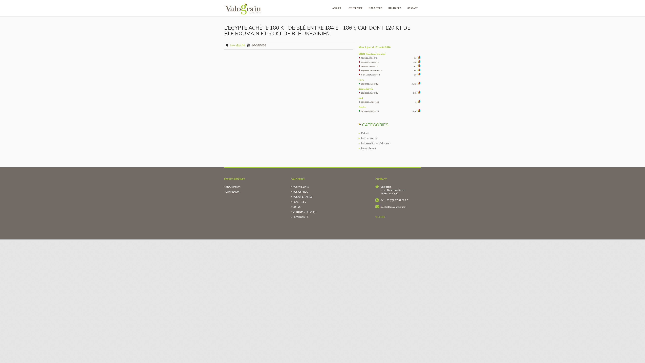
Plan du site (301, 217)
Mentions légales (304, 212)
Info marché (237, 45)
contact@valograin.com (393, 207)
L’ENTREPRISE (355, 8)
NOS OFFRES (375, 8)
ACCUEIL (336, 8)
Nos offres (300, 191)
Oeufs (362, 107)
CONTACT (412, 8)
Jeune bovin (366, 89)
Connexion (232, 191)
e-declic (381, 217)
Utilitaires (394, 8)
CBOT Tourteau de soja (372, 54)
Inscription (233, 186)
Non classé (368, 148)
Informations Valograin (376, 143)
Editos (365, 133)
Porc (361, 79)
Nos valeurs (301, 186)
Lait (361, 98)
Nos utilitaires (302, 196)
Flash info (300, 201)
